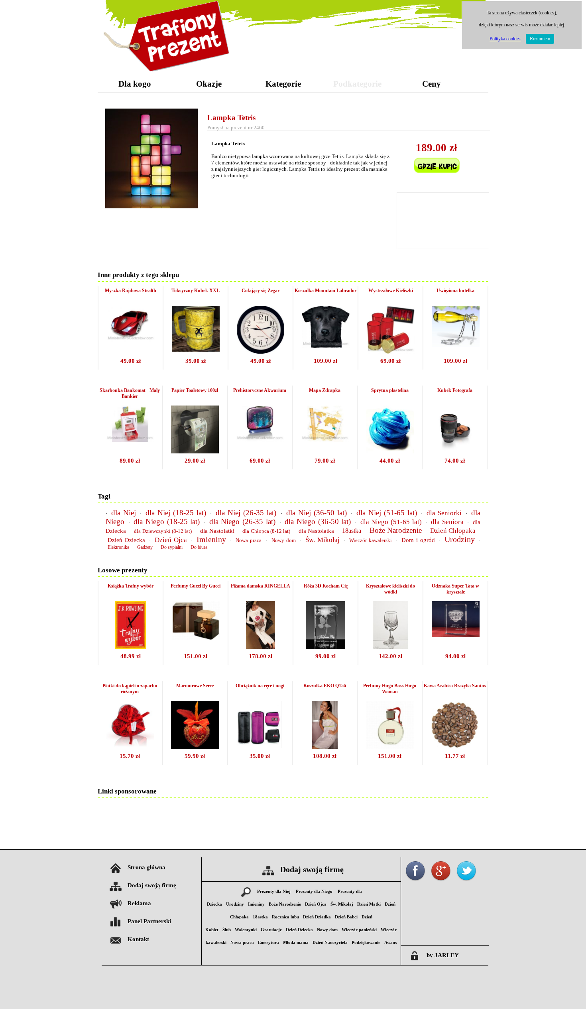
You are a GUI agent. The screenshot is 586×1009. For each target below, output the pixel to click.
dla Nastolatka (316, 531)
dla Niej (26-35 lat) (246, 512)
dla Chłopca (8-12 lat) (266, 531)
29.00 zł (195, 460)
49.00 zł (130, 361)
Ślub (226, 930)
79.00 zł (325, 460)
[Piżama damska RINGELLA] (260, 646)
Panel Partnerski (149, 921)
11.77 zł (455, 756)
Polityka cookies (505, 39)
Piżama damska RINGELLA (260, 586)
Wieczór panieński (359, 930)
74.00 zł (454, 460)
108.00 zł (324, 756)
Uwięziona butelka (455, 290)
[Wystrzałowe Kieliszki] (391, 351)
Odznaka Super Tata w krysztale (455, 589)
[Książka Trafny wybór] (130, 646)
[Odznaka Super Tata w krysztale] (456, 634)
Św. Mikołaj (322, 540)
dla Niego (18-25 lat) (167, 521)
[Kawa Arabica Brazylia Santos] (455, 746)
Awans (390, 942)
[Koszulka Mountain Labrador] (326, 345)
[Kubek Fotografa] (455, 451)
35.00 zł (260, 756)
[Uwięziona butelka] (456, 344)
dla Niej (123, 512)
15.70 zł (130, 756)
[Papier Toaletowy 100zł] (195, 451)
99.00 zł (325, 656)
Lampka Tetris (231, 117)
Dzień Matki (369, 904)
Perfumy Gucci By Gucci (195, 586)
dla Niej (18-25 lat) (176, 512)
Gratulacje (271, 930)
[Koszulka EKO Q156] (325, 746)
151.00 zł (195, 656)
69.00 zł (390, 361)
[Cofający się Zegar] (261, 351)
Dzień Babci (346, 917)
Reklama (139, 903)
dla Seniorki (444, 513)
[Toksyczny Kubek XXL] (196, 349)
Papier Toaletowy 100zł (194, 390)
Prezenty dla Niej (274, 891)
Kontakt (138, 939)
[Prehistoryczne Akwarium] (260, 439)
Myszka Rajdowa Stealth (130, 290)
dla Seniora (447, 522)
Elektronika (118, 547)
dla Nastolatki (217, 531)
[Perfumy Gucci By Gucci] (196, 638)
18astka (351, 530)
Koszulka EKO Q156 (324, 685)
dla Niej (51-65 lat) (386, 512)
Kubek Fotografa (454, 390)
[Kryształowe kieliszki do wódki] (391, 646)
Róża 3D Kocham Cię (326, 586)
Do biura (199, 547)
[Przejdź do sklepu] (436, 178)
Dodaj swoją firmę (152, 885)
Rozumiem (540, 39)
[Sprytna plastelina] (390, 451)
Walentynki (246, 930)
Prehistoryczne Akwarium (259, 390)
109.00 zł (325, 361)
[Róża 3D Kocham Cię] (326, 646)
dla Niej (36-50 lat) (316, 512)
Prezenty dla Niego (314, 891)
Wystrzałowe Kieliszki (390, 290)
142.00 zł (390, 656)
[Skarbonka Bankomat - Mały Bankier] (130, 439)
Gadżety (145, 547)
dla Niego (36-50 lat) (318, 521)
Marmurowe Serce (195, 685)
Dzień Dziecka (126, 540)
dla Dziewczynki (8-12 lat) (163, 531)
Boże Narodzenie (396, 530)
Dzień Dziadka (317, 917)
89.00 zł (130, 460)
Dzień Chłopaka (453, 530)
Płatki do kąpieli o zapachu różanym (129, 688)
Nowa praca (249, 540)
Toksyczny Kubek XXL (195, 290)
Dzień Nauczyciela (330, 942)
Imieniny (211, 539)
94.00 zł (455, 656)
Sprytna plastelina (390, 390)
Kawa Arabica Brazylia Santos (455, 685)
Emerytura (268, 942)
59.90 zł (195, 756)
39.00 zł (195, 361)
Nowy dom (283, 540)
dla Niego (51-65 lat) (391, 522)
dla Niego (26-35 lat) (242, 521)
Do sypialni (172, 547)
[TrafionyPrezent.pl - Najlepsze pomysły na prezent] (167, 73)
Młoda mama (296, 942)
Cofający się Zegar (260, 290)
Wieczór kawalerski (370, 540)
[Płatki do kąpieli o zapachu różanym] (130, 746)
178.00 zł (260, 656)
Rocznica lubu (285, 917)
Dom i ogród (418, 540)
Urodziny (459, 539)
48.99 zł (130, 656)
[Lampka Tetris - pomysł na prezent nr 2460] (151, 206)
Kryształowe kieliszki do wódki (390, 589)
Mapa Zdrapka (324, 390)
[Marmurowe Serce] (195, 746)
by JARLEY (443, 955)
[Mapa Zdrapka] (325, 439)
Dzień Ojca (171, 540)
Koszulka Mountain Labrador (325, 290)
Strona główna (146, 867)
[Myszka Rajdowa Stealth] (131, 339)
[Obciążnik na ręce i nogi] (260, 745)
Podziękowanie (366, 942)
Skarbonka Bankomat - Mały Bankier (130, 393)
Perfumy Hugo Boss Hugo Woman (389, 688)
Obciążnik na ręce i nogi (260, 685)
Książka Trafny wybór (130, 586)
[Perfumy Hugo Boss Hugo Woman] (390, 746)
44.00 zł (390, 460)
